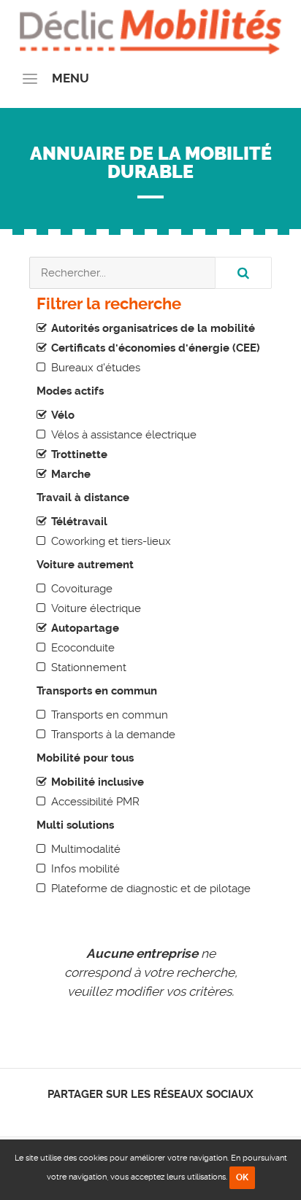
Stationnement (88, 667)
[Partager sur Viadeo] (164, 1113)
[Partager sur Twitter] (138, 1113)
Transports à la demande (113, 734)
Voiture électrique (96, 608)
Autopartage (85, 628)
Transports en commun (109, 714)
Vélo (63, 415)
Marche (71, 474)
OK (242, 1177)
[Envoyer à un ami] (176, 1113)
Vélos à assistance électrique (124, 434)
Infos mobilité (85, 868)
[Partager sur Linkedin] (151, 1113)
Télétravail (79, 521)
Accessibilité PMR (95, 801)
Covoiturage (82, 588)
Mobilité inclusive (97, 782)
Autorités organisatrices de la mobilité (153, 328)
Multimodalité (86, 849)
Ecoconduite (83, 647)
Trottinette (79, 454)
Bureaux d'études (95, 367)
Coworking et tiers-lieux (111, 541)
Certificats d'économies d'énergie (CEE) (155, 348)
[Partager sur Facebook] (126, 1113)
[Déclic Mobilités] (150, 29)
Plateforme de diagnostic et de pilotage (151, 888)
